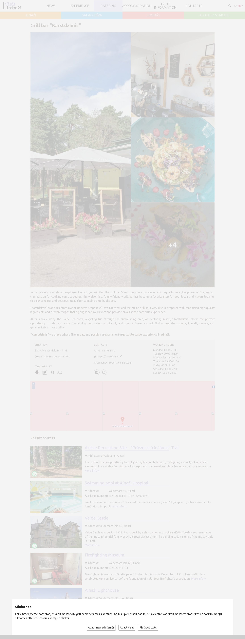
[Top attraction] (34, 474)
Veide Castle (96, 518)
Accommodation (136, 6)
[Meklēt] (229, 5)
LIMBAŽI (153, 15)
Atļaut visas (127, 627)
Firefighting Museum (104, 554)
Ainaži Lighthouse (102, 590)
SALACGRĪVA (92, 15)
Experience (79, 6)
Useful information (165, 5)
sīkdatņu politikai (58, 618)
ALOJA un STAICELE (214, 15)
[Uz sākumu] (12, 5)
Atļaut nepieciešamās (101, 627)
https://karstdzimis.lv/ (109, 356)
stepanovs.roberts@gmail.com (114, 362)
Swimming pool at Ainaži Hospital (116, 482)
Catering (108, 6)
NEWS (51, 6)
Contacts (194, 6)
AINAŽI (30, 15)
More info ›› (92, 470)
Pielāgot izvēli (148, 627)
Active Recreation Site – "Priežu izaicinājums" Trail (132, 447)
